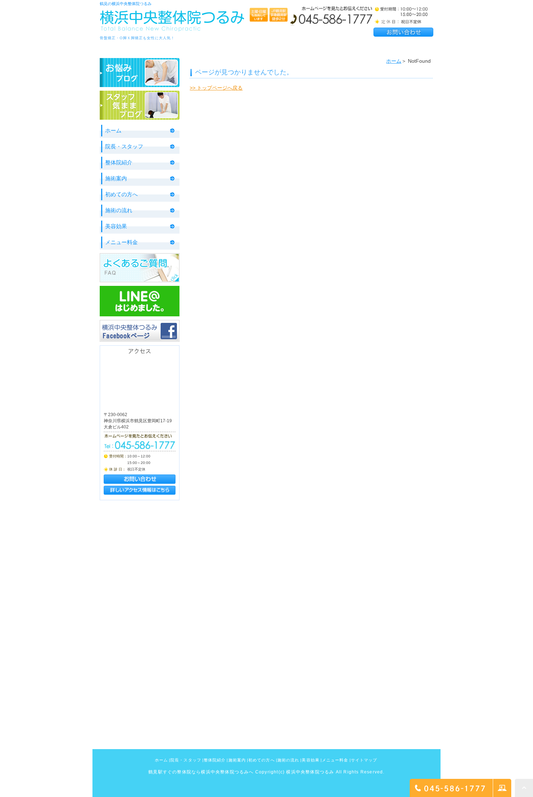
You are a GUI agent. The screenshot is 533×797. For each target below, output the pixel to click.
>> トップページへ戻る (216, 88)
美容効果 (116, 226)
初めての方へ (121, 194)
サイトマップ (364, 760)
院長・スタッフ (124, 146)
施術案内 (116, 178)
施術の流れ (118, 210)
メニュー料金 (121, 242)
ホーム (393, 61)
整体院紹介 (118, 162)
